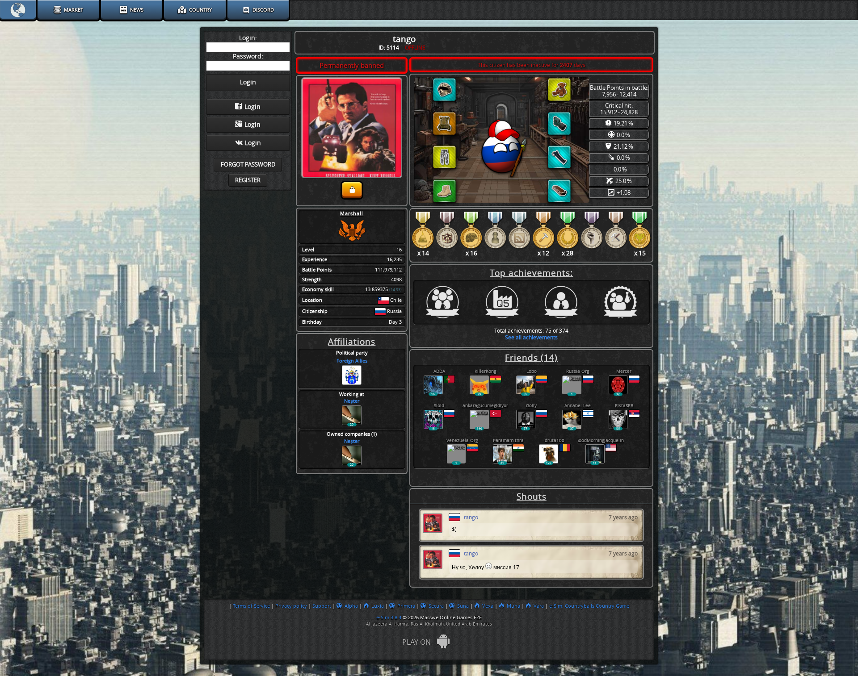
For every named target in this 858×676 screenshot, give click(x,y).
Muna (513, 606)
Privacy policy (291, 606)
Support (321, 606)
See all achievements (531, 337)
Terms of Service (251, 606)
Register (248, 180)
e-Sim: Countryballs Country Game (589, 606)
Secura (436, 606)
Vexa (487, 606)
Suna (463, 606)
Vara (539, 606)
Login (252, 107)
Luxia (377, 606)
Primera (406, 606)
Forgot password (248, 164)
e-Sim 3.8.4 (388, 617)
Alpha (351, 606)
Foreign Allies (351, 361)
